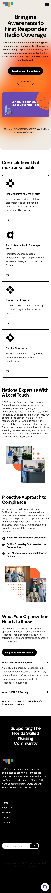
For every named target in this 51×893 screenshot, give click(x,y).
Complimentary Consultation (25, 71)
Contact (6, 822)
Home (5, 802)
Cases (5, 817)
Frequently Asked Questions (19, 652)
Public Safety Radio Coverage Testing (23, 247)
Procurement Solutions (19, 300)
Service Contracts (16, 348)
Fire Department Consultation (23, 193)
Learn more (25, 81)
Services (6, 812)
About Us (7, 807)
